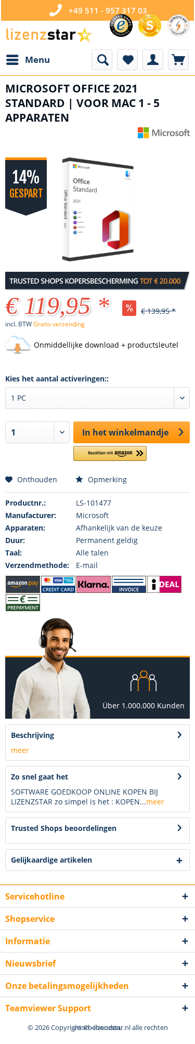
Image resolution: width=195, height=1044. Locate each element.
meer (20, 750)
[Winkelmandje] (178, 59)
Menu (37, 59)
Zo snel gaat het (39, 777)
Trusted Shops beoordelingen (63, 828)
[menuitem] (27, 59)
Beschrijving (32, 735)
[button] (110, 457)
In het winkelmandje (125, 432)
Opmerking (106, 479)
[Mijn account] (152, 59)
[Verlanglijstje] (127, 59)
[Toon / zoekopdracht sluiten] (102, 59)
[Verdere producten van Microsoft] (164, 136)
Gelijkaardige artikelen (51, 860)
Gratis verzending (59, 324)
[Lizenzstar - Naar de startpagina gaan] (49, 35)
